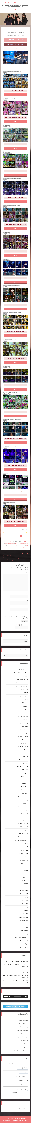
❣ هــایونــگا (24, 786)
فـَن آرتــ (26, 810)
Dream (9, 545)
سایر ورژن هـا (24, 740)
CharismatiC (24, 897)
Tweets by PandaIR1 (23, 1108)
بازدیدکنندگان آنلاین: (23, 1020)
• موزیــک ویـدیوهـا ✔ (22, 676)
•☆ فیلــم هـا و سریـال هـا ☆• (21, 840)
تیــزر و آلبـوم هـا (24, 803)
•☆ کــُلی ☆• (24, 853)
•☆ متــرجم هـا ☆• (23, 877)
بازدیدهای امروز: (24, 1023)
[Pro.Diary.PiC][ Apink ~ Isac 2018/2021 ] (15, 961)
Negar (25, 910)
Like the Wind (22, 545)
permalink (25, 547)
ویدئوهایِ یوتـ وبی (23, 760)
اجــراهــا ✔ (9, 541)
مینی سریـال (24, 850)
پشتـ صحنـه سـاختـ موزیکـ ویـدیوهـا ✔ (20, 719)
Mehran (25, 907)
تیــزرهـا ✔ (25, 733)
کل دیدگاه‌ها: (25, 1044)
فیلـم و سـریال (24, 827)
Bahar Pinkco (24, 890)
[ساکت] (9, 996)
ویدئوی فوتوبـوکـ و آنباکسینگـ (21, 763)
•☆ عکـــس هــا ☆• (23, 766)
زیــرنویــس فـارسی (11, 543)
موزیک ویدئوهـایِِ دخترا (22, 679)
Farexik (25, 904)
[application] (15, 996)
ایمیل (26, 600)
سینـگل (25, 699)
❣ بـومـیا (25, 773)
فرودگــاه (25, 820)
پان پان (26, 934)
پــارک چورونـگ (24, 860)
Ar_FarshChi (24, 887)
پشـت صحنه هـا (24, 800)
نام (27, 593)
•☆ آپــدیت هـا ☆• (23, 669)
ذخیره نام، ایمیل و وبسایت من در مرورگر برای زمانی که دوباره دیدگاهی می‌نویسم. (16, 617)
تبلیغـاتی (25, 726)
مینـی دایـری (24, 756)
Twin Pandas (24, 931)
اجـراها (5, 541)
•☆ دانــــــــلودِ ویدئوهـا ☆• (21, 673)
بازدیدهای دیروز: (24, 1027)
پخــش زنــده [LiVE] (23, 716)
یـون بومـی (25, 874)
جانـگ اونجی (17, 543)
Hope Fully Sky (15, 545)
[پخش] (26, 996)
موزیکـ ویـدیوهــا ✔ (23, 833)
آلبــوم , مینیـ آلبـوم (23, 696)
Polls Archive (24, 1095)
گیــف (26, 830)
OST (26, 693)
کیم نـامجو (25, 870)
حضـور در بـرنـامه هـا (23, 736)
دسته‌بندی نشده (24, 947)
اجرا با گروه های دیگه (23, 709)
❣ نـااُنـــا (25, 780)
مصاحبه (25, 753)
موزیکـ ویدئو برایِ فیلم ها (22, 686)
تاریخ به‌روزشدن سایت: (23, 1050)
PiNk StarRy (25, 541)
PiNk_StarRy (21, 35)
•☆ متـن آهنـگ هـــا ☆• (22, 937)
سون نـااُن (25, 867)
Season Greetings (22, 790)
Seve (26, 924)
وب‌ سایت (26, 607)
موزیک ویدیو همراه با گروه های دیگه (20, 683)
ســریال (25, 843)
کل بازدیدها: (25, 1033)
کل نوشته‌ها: (25, 1040)
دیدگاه (26, 573)
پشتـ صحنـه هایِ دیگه (24, 543)
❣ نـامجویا (25, 783)
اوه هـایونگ (24, 857)
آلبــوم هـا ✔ (24, 689)
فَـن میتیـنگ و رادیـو (23, 746)
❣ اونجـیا (25, 770)
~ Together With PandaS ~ (15, 3)
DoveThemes (14, 1120)
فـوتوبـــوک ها (24, 813)
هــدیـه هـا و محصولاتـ (23, 837)
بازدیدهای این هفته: (23, 1030)
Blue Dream (24, 894)
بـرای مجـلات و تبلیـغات (22, 797)
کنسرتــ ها (25, 713)
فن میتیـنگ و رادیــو (23, 823)
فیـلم (26, 847)
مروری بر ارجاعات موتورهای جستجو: (20, 1037)
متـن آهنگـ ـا (24, 944)
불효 (27, 545)
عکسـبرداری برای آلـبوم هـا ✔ (21, 743)
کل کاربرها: (25, 1047)
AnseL (25, 884)
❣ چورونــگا (24, 776)
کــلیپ (6, 543)
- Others (25, 880)
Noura (25, 914)
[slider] (6, 996)
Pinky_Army (24, 920)
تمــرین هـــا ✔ (24, 730)
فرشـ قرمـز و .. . (24, 817)
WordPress (25, 1120)
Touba (25, 927)
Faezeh (25, 900)
